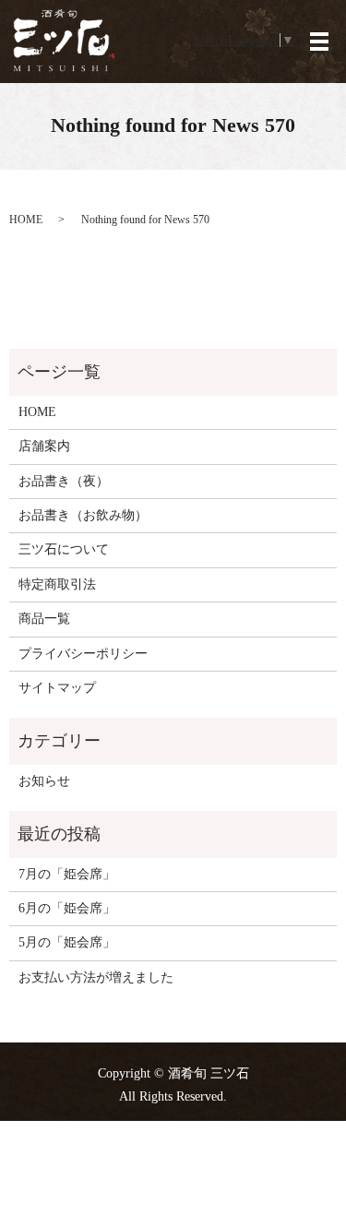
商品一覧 (44, 618)
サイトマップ (57, 688)
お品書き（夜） (63, 481)
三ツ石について (63, 549)
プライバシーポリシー (83, 654)
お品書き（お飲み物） (83, 515)
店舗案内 (44, 446)
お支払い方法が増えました (95, 977)
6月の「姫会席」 (66, 908)
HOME (25, 219)
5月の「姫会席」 (66, 942)
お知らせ (44, 781)
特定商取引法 (57, 584)
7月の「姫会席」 (66, 874)
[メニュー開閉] (319, 41)
